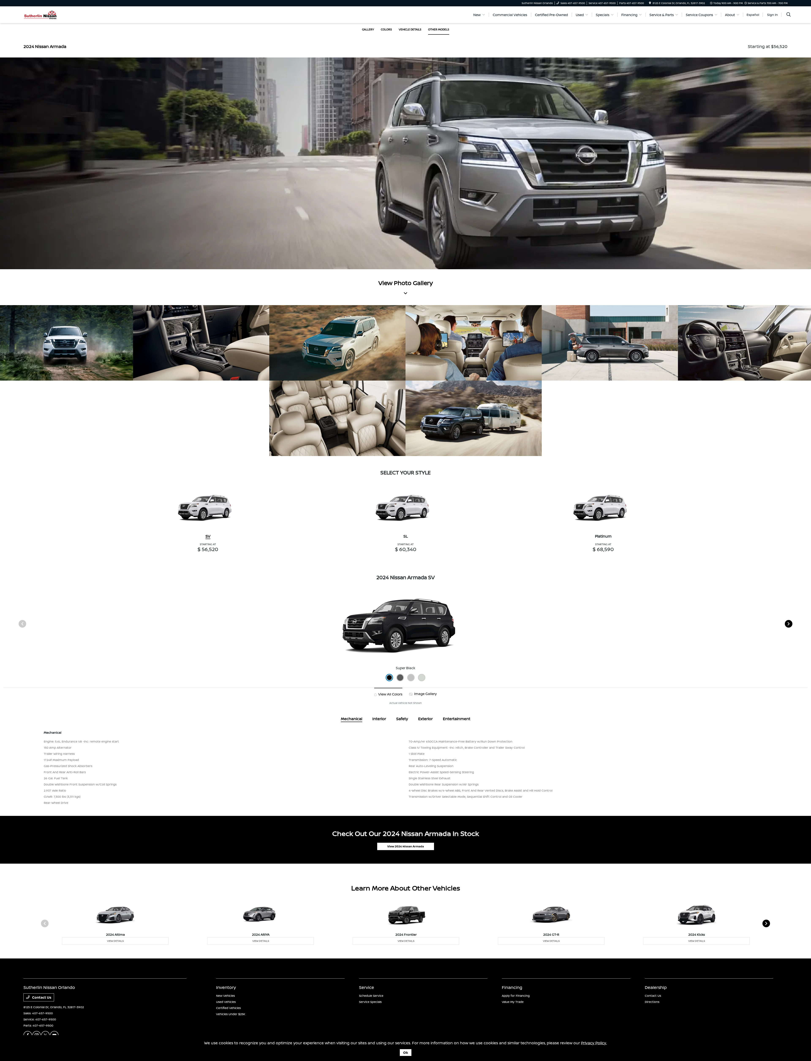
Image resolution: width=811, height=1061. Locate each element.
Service (366, 987)
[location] (650, 3)
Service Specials (370, 1002)
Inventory (226, 987)
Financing (512, 987)
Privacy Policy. (594, 1042)
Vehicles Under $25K (230, 1014)
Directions (652, 1002)
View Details (115, 941)
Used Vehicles (226, 1002)
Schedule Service (371, 996)
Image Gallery (425, 693)
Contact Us (41, 997)
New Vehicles (225, 996)
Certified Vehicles (228, 1008)
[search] (789, 15)
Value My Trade (513, 1002)
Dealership (656, 987)
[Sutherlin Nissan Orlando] (40, 14)
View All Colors (389, 694)
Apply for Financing (516, 996)
